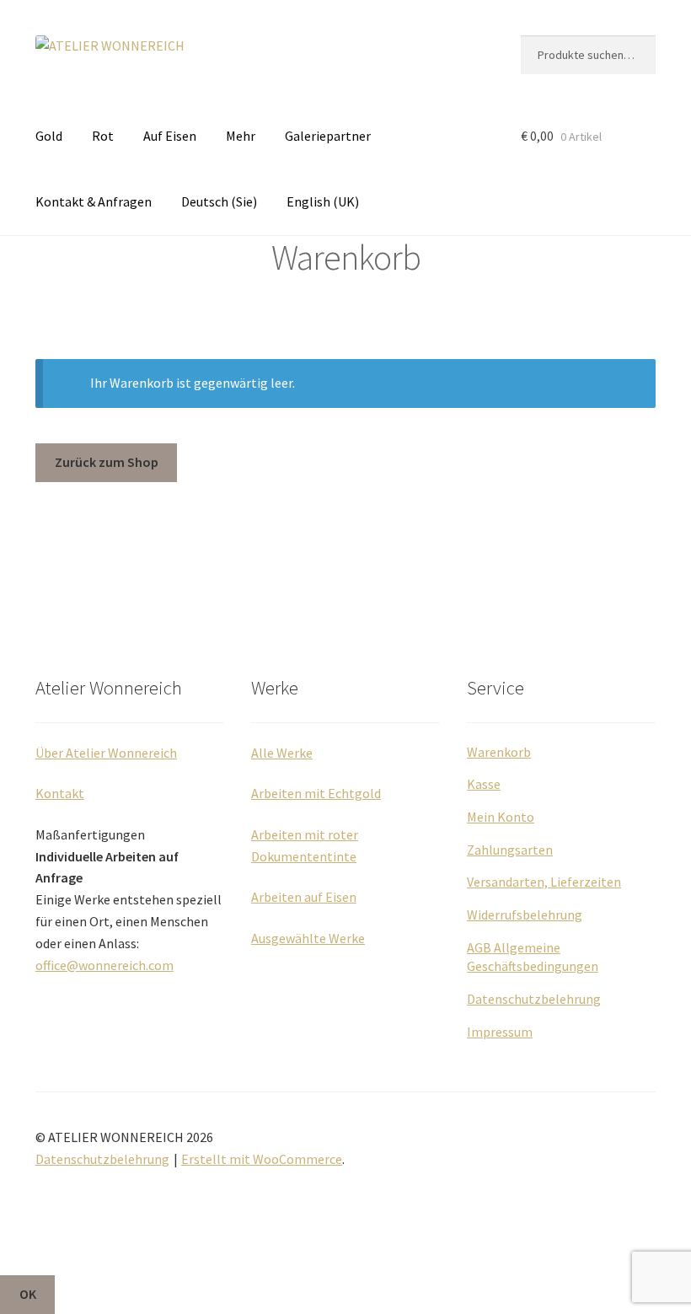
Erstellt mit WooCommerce (261, 1158)
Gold (48, 135)
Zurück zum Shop (106, 461)
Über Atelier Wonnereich (106, 752)
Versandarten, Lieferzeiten (544, 881)
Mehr (240, 135)
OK (27, 1293)
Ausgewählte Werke (308, 938)
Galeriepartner (328, 135)
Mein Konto (500, 816)
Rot (103, 135)
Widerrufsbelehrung (524, 914)
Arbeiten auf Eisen (303, 896)
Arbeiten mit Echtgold (316, 793)
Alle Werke (282, 752)
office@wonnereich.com (104, 965)
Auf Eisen (169, 135)
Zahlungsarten (510, 849)
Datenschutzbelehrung (534, 998)
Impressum (500, 1031)
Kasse (484, 783)
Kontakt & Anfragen (93, 201)
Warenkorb (499, 751)
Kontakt (59, 793)
